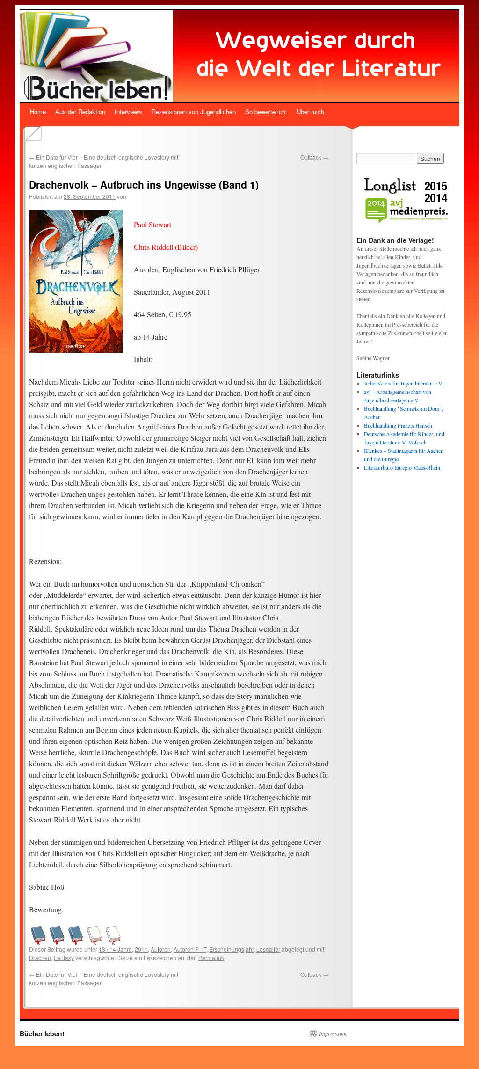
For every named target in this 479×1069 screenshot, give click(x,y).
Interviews (128, 111)
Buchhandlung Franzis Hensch (398, 425)
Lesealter (268, 949)
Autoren (161, 949)
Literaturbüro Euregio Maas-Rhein (402, 467)
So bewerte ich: (266, 111)
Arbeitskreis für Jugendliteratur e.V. (403, 383)
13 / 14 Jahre (115, 949)
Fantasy (64, 957)
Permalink (211, 957)
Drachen (40, 957)
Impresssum (333, 1033)
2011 (141, 949)
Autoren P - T (190, 949)
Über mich (310, 111)
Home (38, 111)
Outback (314, 157)
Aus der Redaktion (80, 111)
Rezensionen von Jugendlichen (194, 111)
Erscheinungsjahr (231, 949)
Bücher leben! (42, 1033)
